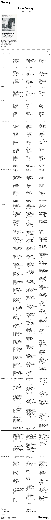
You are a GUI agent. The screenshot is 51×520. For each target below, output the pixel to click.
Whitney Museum (42, 427)
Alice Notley (15, 172)
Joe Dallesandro (29, 135)
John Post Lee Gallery (30, 280)
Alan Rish (15, 171)
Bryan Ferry (15, 144)
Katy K (27, 147)
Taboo (40, 152)
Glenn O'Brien (15, 195)
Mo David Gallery (29, 354)
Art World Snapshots (17, 88)
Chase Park (15, 480)
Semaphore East (42, 268)
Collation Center (16, 487)
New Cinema (28, 484)
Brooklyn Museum (16, 393)
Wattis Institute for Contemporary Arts (43, 444)
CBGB (14, 107)
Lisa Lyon (27, 159)
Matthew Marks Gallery (30, 342)
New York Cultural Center (43, 394)
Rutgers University (29, 443)
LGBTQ (27, 78)
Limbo (27, 106)
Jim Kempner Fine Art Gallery (30, 275)
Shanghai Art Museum (43, 413)
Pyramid (40, 100)
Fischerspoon (15, 163)
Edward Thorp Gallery (17, 349)
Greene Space (28, 466)
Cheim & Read (16, 318)
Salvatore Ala (41, 260)
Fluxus (14, 64)
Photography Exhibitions (30, 93)
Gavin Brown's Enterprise (30, 226)
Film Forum (15, 500)
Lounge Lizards (29, 161)
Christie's (15, 405)
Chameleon (15, 476)
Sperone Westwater (42, 288)
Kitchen (27, 474)
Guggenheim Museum (17, 424)
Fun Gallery (28, 204)
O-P (27, 489)
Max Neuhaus (41, 126)
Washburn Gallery (42, 350)
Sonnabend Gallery (42, 286)
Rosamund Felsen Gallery (43, 253)
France (27, 73)
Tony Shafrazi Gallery (43, 324)
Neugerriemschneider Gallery (30, 370)
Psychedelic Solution (42, 233)
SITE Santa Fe (41, 414)
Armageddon (15, 104)
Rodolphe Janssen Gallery (43, 248)
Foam (14, 365)
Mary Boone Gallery (30, 340)
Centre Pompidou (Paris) (17, 403)
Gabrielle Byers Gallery (30, 206)
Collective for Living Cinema (18, 488)
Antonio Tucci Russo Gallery (18, 258)
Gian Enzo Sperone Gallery (31, 228)
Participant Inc (28, 492)
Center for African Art (17, 398)
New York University (29, 435)
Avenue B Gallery (16, 271)
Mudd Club (28, 115)
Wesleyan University (42, 445)
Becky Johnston (16, 179)
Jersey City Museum (29, 387)
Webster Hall (41, 114)
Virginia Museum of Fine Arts (44, 425)
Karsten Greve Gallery (30, 290)
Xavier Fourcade (42, 364)
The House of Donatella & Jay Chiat (43, 481)
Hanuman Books (29, 468)
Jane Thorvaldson (29, 172)
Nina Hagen (41, 133)
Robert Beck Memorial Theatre (43, 463)
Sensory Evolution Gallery (43, 270)
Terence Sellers (41, 156)
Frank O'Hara (16, 193)
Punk (40, 76)
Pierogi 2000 (41, 229)
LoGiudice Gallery (29, 322)
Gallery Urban (28, 223)
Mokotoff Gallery (29, 356)
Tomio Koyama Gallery (43, 323)
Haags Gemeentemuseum (18, 427)
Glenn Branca (15, 166)
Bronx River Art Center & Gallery (17, 293)
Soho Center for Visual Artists (44, 466)
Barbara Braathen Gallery (18, 274)
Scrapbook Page (42, 88)
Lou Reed (28, 160)
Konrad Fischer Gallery (30, 296)
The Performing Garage (43, 484)
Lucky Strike (28, 108)
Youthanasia (41, 116)
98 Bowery (29, 513)
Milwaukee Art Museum (30, 403)
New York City (41, 68)
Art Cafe (14, 459)
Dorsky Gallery (16, 343)
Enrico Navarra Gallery (17, 356)
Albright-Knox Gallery (17, 379)
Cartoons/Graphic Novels (18, 96)
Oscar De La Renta (42, 175)
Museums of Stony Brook (43, 384)
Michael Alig (28, 201)
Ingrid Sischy (15, 201)
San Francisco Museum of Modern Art (43, 409)
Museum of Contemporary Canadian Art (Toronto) (31, 424)
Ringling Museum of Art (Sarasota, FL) (43, 407)
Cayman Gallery (16, 312)
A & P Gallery (15, 219)
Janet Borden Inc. (29, 266)
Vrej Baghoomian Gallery (43, 345)
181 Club (14, 101)
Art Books (15, 87)
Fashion (27, 72)
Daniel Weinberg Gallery (17, 333)
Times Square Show (42, 81)
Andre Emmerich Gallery (17, 248)
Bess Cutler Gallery (16, 283)
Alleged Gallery (16, 237)
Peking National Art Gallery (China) (44, 402)
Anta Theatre (15, 457)
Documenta (15, 493)
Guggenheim (15, 423)
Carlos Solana (16, 184)
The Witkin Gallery (42, 312)
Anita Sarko (15, 130)
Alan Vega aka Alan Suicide (18, 128)
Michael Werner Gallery (30, 349)
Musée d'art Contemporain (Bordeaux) (44, 386)
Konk (27, 150)
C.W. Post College (16, 435)
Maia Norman (28, 196)
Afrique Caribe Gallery (17, 228)
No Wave (40, 71)
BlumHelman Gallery (17, 288)
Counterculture (16, 82)
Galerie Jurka (28, 212)
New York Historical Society (44, 395)
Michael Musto (41, 170)
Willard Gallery (41, 355)
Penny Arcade (41, 136)
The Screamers (41, 161)
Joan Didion (28, 183)
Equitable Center (16, 497)
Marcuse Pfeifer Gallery (30, 331)
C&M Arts (15, 473)
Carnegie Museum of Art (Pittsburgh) (17, 397)
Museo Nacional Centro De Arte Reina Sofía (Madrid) (31, 411)
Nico (40, 132)
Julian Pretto (28, 285)
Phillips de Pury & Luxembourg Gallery (43, 226)
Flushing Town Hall (29, 457)
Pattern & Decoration (42, 58)
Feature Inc (15, 360)
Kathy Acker (28, 192)
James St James (29, 130)
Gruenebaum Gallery (30, 238)
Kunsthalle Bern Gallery (30, 300)
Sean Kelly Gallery (42, 265)
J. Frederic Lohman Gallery (31, 258)
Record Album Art (42, 87)
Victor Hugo (41, 199)
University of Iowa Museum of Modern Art (44, 438)
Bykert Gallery (16, 300)
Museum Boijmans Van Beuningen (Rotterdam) (30, 413)
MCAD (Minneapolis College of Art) (18, 453)
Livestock (27, 321)
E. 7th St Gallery (16, 347)
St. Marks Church (42, 470)
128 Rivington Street (16, 214)
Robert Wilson (41, 185)
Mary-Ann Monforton (30, 200)
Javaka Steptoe (29, 173)
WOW (40, 502)
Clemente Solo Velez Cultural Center (18, 485)
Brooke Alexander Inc (17, 294)
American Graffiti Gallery (18, 242)
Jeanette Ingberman (29, 176)
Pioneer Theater (29, 497)
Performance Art (42, 59)
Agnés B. (15, 169)
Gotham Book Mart (29, 464)
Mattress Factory (29, 344)
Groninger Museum (16, 422)
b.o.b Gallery (15, 273)
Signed (40, 90)
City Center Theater (16, 483)
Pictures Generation (42, 60)
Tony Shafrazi (41, 198)
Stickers (40, 94)
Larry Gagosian (29, 194)
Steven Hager (41, 192)
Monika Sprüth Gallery (30, 358)
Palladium (28, 117)
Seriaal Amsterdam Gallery (44, 271)
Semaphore (41, 266)
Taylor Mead (41, 155)
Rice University (28, 440)
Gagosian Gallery (29, 207)
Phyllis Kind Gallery (42, 228)
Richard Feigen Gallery (43, 239)
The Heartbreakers (42, 159)
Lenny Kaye (28, 155)
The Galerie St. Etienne (43, 305)
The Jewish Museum (42, 423)
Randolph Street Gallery (43, 234)
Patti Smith (41, 135)
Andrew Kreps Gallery (17, 250)
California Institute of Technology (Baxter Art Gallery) (18, 438)
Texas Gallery (41, 303)
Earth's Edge (15, 494)
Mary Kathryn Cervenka (43, 124)
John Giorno (28, 185)
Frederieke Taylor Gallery (18, 373)
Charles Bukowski (16, 185)
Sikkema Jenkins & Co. (43, 278)
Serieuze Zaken (41, 272)
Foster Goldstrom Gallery (18, 366)
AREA (14, 103)
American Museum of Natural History (17, 384)
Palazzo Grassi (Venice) (43, 397)
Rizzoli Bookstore (42, 461)
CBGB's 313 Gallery (16, 314)
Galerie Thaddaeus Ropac (31, 213)
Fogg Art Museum (16, 416)
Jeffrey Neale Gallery (30, 273)
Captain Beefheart (16, 149)
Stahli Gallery (41, 292)
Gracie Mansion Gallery (30, 231)
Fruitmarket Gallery (17, 375)
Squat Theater (41, 103)
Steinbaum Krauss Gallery (43, 296)
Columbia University (17, 440)
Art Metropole (16, 462)
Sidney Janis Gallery (42, 277)
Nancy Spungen (42, 130)
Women (40, 82)
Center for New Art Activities (18, 475)
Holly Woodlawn (29, 125)
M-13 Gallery (28, 328)
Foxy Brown (15, 165)
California (15, 78)
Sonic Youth (41, 148)
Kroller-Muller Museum (30, 389)
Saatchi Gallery (41, 256)
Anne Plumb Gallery (17, 254)
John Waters (28, 142)
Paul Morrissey (41, 179)
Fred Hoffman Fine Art (17, 372)
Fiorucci (14, 502)
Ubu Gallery (41, 331)
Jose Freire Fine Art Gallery (31, 283)
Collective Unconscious (17, 489)
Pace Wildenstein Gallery (43, 209)
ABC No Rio (15, 224)
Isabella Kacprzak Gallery (31, 257)
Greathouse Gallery (29, 233)
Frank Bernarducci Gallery (18, 370)
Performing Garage (29, 496)
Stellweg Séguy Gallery (43, 297)
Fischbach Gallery (16, 364)
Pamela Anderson (42, 134)
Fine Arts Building (16, 363)
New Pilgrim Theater (30, 485)
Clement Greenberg (17, 187)
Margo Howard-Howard (30, 166)
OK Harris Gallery (42, 206)
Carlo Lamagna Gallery (17, 307)
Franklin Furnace (29, 459)
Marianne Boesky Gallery (30, 334)
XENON (40, 115)
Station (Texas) (41, 471)
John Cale (28, 136)
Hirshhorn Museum (29, 378)
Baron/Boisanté (16, 277)
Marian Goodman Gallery (31, 333)
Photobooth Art (29, 92)
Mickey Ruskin (41, 171)
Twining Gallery (41, 329)
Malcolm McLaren (29, 165)
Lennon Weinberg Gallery (31, 313)
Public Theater (41, 456)
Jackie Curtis (28, 128)
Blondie (14, 141)
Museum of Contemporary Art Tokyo (31, 422)
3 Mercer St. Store (16, 204)
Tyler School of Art (42, 433)
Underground (41, 112)
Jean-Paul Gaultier (29, 175)
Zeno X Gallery (41, 372)
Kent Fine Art (28, 292)
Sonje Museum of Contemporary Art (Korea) (44, 416)
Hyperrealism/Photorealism (31, 60)
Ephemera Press (31, 511)
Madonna (28, 164)
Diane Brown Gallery (17, 340)
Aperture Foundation (17, 387)
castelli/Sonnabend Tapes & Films (18, 311)
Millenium (28, 479)
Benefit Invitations (16, 76)
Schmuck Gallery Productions (44, 264)
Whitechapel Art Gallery (43, 354)
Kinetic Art (28, 90)
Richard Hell (41, 137)
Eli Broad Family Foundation (18, 412)
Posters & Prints (29, 96)
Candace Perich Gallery (17, 302)
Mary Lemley (28, 199)
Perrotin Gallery (42, 221)
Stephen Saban (41, 149)
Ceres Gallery (15, 316)
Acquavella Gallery (16, 226)
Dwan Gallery (15, 344)
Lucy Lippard (28, 195)
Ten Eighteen (41, 105)
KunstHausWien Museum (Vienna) (30, 391)
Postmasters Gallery (42, 231)
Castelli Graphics (16, 309)
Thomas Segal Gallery (43, 317)
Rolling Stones (41, 140)
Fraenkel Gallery (16, 368)
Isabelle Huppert (29, 127)
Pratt (27, 439)
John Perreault (28, 186)
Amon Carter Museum (17, 385)
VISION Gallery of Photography (42, 341)
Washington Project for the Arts (43, 501)
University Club (41, 496)
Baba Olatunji (15, 137)
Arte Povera (15, 60)
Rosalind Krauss (41, 188)
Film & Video (28, 87)
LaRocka (27, 104)
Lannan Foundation (29, 398)
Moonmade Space (29, 480)
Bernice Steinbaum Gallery (18, 282)
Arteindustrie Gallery (17, 268)
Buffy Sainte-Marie (16, 145)
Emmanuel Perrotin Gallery (18, 355)
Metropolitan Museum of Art (31, 402)
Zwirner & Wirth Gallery (43, 374)
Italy (27, 77)
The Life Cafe (41, 482)
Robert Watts (41, 184)
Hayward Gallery (29, 244)
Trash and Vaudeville (42, 493)
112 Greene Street (16, 213)
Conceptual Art (16, 61)
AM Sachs (15, 238)
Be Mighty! (15, 465)
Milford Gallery (29, 350)
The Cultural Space (42, 475)
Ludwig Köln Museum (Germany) (30, 400)
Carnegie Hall (15, 474)
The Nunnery (41, 309)
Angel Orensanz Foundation (18, 456)
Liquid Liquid (28, 158)
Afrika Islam (15, 126)
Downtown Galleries (29, 67)
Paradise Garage (29, 119)
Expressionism (15, 63)
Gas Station (28, 75)
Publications (5, 511)
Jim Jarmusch (28, 182)
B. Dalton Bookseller (17, 464)
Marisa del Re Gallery (30, 337)
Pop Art (40, 61)
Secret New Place (42, 464)
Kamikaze (15, 119)
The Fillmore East (42, 476)
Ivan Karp (28, 171)
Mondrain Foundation (30, 408)
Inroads (27, 470)
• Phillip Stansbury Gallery (6, 45)
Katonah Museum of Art (30, 388)
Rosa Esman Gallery (42, 252)
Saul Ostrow (41, 189)
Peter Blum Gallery (42, 223)
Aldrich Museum (16, 380)
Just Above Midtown (30, 288)
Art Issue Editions (16, 263)
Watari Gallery (41, 351)
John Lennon (28, 137)
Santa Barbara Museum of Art (43, 411)
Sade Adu (40, 145)
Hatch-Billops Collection (30, 469)
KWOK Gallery (29, 301)
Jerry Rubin (28, 179)
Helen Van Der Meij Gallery (31, 248)
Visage (40, 113)
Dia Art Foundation (16, 411)
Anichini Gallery (16, 252)
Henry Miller (15, 200)
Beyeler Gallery (16, 285)
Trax (39, 495)
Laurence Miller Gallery (30, 308)
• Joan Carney (6, 44)
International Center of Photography (30, 386)
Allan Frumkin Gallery (17, 234)
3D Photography (16, 86)
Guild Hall (15, 426)
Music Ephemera (29, 83)
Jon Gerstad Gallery (30, 282)
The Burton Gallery (42, 304)
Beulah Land (15, 105)
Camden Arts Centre (17, 394)
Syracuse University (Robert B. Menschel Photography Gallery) (31, 448)
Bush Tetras (15, 147)
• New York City (11, 44)
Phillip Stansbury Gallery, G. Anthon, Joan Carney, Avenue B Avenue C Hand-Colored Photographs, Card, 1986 (9, 41)
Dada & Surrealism (16, 62)
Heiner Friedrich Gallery (30, 246)
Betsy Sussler (15, 139)
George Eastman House (17, 421)
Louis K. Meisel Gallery (30, 323)
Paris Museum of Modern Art (44, 399)
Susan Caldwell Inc (42, 302)
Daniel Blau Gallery (16, 332)
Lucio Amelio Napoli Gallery (31, 324)
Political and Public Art (43, 75)
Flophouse (28, 456)
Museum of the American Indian (43, 381)
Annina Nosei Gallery (17, 255)
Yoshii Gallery (41, 368)
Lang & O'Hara (29, 307)
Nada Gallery (28, 362)
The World (41, 107)
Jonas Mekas (28, 189)
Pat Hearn (40, 176)
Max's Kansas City (29, 111)
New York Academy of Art (31, 434)
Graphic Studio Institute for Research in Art (18, 447)
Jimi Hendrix (28, 134)
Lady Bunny (28, 152)
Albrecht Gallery (16, 231)
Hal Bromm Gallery (29, 239)
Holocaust (28, 76)
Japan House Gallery (30, 270)
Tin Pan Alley (41, 108)
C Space (14, 472)
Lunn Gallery (28, 326)
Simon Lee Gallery (42, 279)
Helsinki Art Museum (17, 428)
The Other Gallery (42, 310)
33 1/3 (14, 207)
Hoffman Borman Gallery (30, 250)
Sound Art (40, 91)
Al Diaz (14, 127)
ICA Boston (28, 379)
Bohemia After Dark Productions (17, 470)
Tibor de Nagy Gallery (43, 320)
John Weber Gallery (29, 281)
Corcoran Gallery (16, 326)
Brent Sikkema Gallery (17, 290)
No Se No (28, 373)
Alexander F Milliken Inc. (17, 233)
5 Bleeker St (15, 205)
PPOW (40, 232)
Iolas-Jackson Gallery (30, 256)
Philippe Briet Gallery (42, 224)
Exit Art (14, 499)
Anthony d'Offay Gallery (17, 256)
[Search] (25, 53)
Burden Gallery (16, 299)
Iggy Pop (27, 126)
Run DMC (40, 143)
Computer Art (15, 81)
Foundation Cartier (16, 419)
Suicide (40, 151)
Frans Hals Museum (16, 420)
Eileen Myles (15, 191)
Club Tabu (15, 112)
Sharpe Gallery (41, 274)
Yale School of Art (42, 451)
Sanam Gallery (41, 262)
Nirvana (27, 116)
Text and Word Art (42, 62)
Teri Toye (40, 157)
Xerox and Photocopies (43, 96)
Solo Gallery (41, 285)
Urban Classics (41, 333)
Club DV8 (15, 111)
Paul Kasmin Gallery (42, 217)
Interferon (28, 471)
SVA (27, 446)
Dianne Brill (15, 151)
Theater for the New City (43, 489)
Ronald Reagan (41, 187)
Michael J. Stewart (42, 169)
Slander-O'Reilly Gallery (43, 282)
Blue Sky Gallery (16, 287)
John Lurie (28, 139)
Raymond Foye (41, 183)
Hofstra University (16, 448)
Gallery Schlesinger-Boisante (31, 222)
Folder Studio (7, 518)
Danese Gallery (16, 331)
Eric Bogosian (15, 158)
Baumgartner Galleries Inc (18, 281)
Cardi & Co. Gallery (17, 303)
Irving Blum (28, 169)
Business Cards (16, 94)
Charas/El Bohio (16, 478)
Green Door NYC (29, 465)
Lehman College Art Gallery (18, 450)
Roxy (40, 101)
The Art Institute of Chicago (31, 451)
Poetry (40, 74)
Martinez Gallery (29, 339)
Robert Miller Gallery (42, 246)
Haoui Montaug (16, 198)
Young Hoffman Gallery (43, 369)
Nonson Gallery (42, 204)
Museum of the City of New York (44, 383)
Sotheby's (40, 417)
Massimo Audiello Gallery (30, 341)
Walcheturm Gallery (42, 349)
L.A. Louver (28, 304)
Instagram (29, 509)
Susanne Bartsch (42, 193)
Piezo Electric (41, 230)
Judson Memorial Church (30, 473)
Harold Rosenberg (16, 199)
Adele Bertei (15, 124)
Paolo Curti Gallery (42, 212)
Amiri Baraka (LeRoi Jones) (18, 175)
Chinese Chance (16, 481)
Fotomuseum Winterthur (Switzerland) (17, 418)
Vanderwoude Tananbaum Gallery (44, 337)
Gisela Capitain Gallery (30, 230)
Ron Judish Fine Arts (42, 249)
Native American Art (42, 67)
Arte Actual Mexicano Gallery (17, 267)
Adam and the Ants (16, 123)
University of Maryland (43, 439)
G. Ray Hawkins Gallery (30, 205)
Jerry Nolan (28, 133)
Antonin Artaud (16, 178)
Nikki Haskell (41, 173)
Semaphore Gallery (42, 269)
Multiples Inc (28, 361)
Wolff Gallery (41, 361)
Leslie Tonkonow (29, 316)
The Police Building (42, 485)
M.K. (27, 109)
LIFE (27, 105)
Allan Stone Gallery (16, 236)
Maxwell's (28, 112)
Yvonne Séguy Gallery (43, 370)
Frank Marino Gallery (17, 371)
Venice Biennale (41, 498)
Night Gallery (28, 372)
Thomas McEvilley (42, 195)
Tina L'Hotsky (41, 165)
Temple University (29, 450)
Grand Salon (28, 232)
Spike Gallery (41, 289)
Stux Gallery (41, 301)
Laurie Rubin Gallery (30, 309)
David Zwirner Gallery (17, 336)
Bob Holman (15, 180)
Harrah (14, 114)
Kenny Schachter (29, 193)
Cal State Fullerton (16, 436)
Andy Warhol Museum (17, 386)
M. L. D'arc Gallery (29, 329)
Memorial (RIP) (29, 81)
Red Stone (40, 459)
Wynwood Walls (42, 363)
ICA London (28, 380)
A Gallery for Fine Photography (16, 221)
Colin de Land (15, 188)
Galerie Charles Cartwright (31, 209)
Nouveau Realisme (29, 63)
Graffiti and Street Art (30, 59)
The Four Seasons (42, 478)
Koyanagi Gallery (29, 299)
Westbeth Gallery (42, 352)
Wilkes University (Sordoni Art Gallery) (43, 447)
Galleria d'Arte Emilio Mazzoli (30, 215)
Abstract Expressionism (17, 58)
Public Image (28, 503)
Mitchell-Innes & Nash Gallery (30, 353)
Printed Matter (28, 502)
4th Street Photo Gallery (17, 217)
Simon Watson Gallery (43, 280)
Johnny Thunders (29, 144)
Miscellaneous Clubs (29, 114)
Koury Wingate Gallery (30, 298)
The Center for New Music (43, 474)
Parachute (28, 491)
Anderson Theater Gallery (18, 247)
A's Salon (15, 222)
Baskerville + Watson (17, 280)
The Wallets (41, 163)
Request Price (3, 46)
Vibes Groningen (42, 499)
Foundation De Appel (30, 458)
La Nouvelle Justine (29, 101)
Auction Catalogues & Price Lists (18, 93)
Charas (14, 317)
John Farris (28, 184)
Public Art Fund (41, 404)
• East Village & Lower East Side (7, 43)
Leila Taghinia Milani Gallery (31, 312)
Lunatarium (28, 477)
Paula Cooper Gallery (43, 220)
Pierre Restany (41, 182)
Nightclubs (41, 70)
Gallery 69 (28, 218)
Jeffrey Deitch (28, 177)
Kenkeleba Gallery (29, 291)
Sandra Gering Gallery (43, 263)
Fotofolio (15, 367)
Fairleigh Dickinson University (18, 441)
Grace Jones (28, 121)
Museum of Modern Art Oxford (43, 379)
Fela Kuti (15, 161)
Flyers (27, 88)
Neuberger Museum (42, 392)
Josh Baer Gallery (29, 284)
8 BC (14, 100)
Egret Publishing (16, 496)
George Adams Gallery (30, 227)
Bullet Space (15, 471)
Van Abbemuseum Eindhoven (44, 424)
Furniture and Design (30, 74)
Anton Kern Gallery (16, 257)
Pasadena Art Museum (43, 400)
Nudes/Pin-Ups (41, 72)
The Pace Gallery (42, 311)
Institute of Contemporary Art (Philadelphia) (30, 384)
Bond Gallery (15, 289)
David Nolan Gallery (17, 335)
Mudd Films (28, 481)
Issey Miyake (28, 170)
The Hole (40, 479)
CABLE (14, 301)
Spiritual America (42, 290)
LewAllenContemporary (30, 317)
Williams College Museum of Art (44, 449)
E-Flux (14, 346)
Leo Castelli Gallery (29, 314)
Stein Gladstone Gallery (43, 295)
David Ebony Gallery (17, 334)
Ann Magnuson (16, 132)
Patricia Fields (41, 177)
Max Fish (27, 345)
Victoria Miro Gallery (43, 339)
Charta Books (15, 479)
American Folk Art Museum (18, 381)
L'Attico (27, 303)
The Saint (40, 106)
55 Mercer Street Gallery (17, 209)
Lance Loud (28, 153)
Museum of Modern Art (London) (30, 429)
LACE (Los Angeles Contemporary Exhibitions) (31, 306)
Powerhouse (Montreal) (30, 499)
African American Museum (18, 378)
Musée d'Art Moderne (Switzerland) (43, 388)
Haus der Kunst (29, 242)
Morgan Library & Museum (31, 409)
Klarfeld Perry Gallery (30, 293)
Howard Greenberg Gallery (31, 254)
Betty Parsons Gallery (17, 284)
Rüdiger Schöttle (42, 255)
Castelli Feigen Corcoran (17, 308)
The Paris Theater (42, 483)
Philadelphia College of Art (31, 436)
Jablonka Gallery (29, 261)
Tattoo (40, 79)
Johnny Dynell (28, 143)
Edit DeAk (15, 189)
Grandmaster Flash (29, 123)
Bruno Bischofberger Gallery (18, 298)
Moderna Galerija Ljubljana (31, 355)
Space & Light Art (42, 92)
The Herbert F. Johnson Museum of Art (30, 453)
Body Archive (15, 468)
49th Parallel (15, 216)
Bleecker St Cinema (16, 466)
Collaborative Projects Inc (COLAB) (18, 80)
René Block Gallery (42, 236)
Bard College (15, 433)
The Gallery (41, 306)
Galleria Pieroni (29, 216)
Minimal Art (28, 62)
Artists (3, 514)
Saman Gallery (41, 261)
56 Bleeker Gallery (16, 211)
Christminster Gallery (17, 319)
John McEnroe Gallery (30, 279)
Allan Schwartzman (16, 173)
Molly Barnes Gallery (30, 357)
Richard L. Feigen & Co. (43, 241)
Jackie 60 (15, 117)
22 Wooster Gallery (17, 206)
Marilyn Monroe (42, 123)
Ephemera (4, 509)
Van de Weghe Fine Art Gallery (43, 335)
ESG (14, 159)
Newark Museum (42, 396)
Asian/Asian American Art (18, 74)
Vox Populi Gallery (42, 344)
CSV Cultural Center (17, 409)
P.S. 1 (40, 207)
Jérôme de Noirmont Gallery (31, 289)
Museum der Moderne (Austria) (30, 415)
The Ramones (41, 160)
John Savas (28, 140)
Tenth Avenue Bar (42, 473)
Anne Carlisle (15, 133)
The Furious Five (42, 158)
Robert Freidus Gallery (43, 244)
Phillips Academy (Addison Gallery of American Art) (31, 438)
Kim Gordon (28, 148)
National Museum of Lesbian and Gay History (44, 391)
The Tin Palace (41, 488)
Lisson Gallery (28, 320)
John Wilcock (28, 188)
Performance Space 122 (30, 495)
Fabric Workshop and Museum (17, 414)
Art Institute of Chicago (17, 431)
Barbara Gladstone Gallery (18, 275)
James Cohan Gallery (30, 265)
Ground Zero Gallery (30, 236)
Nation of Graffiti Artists (30, 482)
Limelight (27, 107)
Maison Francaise (16, 451)
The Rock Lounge (42, 487)
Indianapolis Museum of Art (31, 381)
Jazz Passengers (29, 132)
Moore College (29, 433)
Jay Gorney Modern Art (30, 271)
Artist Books (15, 91)
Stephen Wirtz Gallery (43, 300)
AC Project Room (16, 225)
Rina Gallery (41, 242)
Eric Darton (15, 192)
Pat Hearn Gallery (42, 214)
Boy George (15, 142)
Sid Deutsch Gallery (42, 276)
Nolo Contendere (29, 375)
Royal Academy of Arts (30, 441)
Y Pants (40, 166)
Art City (14, 262)
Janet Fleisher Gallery (30, 267)
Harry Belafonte (29, 124)
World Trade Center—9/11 (43, 83)
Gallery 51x (28, 217)
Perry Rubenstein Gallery (43, 222)
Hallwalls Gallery (29, 240)
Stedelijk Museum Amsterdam (42, 419)
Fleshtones (15, 164)
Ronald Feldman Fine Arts (43, 250)
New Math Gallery (29, 371)
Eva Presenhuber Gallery (17, 357)
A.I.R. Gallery (15, 223)
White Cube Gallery (42, 353)
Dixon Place (15, 492)
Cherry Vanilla (16, 150)
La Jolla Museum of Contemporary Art (30, 396)
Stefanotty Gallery (42, 294)
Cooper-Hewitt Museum (17, 408)
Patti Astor (41, 178)
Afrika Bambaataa (16, 125)
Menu (49, 2)
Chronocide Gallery (17, 320)
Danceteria (15, 113)
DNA (14, 155)
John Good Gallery (29, 277)
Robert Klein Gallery (42, 245)
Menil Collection (29, 401)
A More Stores (16, 67)
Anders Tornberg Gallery (17, 246)
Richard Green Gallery (43, 240)
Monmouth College (29, 431)
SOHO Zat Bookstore (43, 467)
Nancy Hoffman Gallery (30, 363)
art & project (15, 259)
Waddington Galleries (43, 347)
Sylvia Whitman (42, 194)
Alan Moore (15, 170)
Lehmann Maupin (29, 310)
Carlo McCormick (16, 183)
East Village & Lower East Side (30, 70)
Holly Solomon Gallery (30, 251)
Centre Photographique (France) (17, 402)
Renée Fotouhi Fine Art (43, 237)
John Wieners (28, 187)
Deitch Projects (16, 339)
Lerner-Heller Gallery (30, 315)
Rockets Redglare (42, 139)
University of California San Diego (44, 436)
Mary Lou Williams (42, 125)
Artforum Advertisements (17, 90)
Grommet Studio (29, 235)
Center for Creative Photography (16, 400)
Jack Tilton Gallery (29, 264)
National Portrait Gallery (30, 364)
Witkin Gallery (41, 358)
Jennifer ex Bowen (29, 178)
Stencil (40, 93)
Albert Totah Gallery (17, 230)
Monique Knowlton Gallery (31, 359)
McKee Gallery (29, 347)
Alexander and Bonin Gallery (18, 232)
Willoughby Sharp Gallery (43, 357)
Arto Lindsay (15, 136)
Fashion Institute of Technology (16, 443)
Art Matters (15, 461)
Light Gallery (28, 318)
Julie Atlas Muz (29, 145)
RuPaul (40, 144)
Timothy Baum (41, 196)
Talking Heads (41, 153)
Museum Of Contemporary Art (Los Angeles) (31, 420)
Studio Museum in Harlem (43, 420)
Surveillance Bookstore (43, 472)
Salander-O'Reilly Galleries (44, 258)
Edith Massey (15, 157)
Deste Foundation (16, 410)
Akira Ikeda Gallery (17, 229)
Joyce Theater (28, 472)
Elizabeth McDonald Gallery (18, 352)
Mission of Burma (42, 128)
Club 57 (14, 109)
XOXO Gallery (41, 366)
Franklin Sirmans (16, 194)
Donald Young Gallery (17, 342)
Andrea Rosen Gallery (17, 249)
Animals (14, 71)
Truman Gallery (41, 328)
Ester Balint (15, 160)
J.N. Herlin (28, 259)
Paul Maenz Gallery (42, 219)
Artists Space (15, 269)
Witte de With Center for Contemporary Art (43, 360)
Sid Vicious (41, 147)
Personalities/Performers (43, 73)
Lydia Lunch (28, 163)
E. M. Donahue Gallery (17, 348)
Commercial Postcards (30, 86)
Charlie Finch (15, 186)
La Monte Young (29, 151)
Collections (4, 513)
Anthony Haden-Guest (17, 177)
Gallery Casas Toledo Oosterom (30, 220)
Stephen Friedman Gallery (43, 298)
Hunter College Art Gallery (18, 449)
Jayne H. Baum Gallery (30, 272)
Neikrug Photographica (30, 366)
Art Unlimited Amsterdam (18, 265)
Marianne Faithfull (42, 121)
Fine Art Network (16, 501)
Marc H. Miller (28, 198)
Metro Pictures (28, 478)
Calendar (15, 95)
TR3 (39, 109)
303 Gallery (15, 215)
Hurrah (14, 116)
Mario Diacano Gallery (30, 336)
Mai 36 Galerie (29, 330)
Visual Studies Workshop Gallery (43, 343)
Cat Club (15, 106)
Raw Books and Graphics (43, 457)
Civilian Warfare (16, 324)
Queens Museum (42, 405)
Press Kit (27, 98)
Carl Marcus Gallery (17, 306)
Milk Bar (27, 113)
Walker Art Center (42, 426)
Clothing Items (16, 97)
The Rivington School (42, 80)
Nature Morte (28, 365)
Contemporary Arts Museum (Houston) (18, 407)
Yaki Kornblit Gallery (42, 367)
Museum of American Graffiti (31, 416)
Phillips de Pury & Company (44, 403)
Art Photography (16, 59)
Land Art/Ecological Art (30, 61)
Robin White (41, 186)
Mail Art (27, 80)
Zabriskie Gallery (42, 371)
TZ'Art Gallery (41, 330)
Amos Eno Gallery (16, 244)
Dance (14, 83)
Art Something (16, 264)
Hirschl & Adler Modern (30, 249)
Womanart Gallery (42, 362)
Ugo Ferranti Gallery (42, 332)
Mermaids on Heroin (42, 127)
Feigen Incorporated (17, 362)
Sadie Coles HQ (42, 257)
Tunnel (40, 111)
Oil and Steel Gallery (42, 205)
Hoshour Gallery (29, 252)
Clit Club (14, 108)
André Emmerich (16, 251)
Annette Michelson (16, 176)
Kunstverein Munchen (30, 394)
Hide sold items (26, 11)
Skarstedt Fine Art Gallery (43, 281)
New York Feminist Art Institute (30, 487)
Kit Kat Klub (28, 100)
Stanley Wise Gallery (42, 293)
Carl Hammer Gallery (17, 305)
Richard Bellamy (42, 238)
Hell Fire (14, 115)
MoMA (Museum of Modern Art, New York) (31, 406)
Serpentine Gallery (42, 273)
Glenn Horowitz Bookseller (31, 463)
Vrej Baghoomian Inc (42, 346)
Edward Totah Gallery (17, 350)
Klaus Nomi (28, 149)
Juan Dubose (28, 191)
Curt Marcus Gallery (17, 328)
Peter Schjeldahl (42, 180)
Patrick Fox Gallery (42, 215)
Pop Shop (28, 498)
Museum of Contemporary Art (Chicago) (31, 418)
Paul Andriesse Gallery (43, 216)
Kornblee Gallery (29, 297)
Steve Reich (41, 150)
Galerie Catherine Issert (30, 208)
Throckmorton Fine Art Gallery (43, 319)
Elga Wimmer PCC (16, 351)
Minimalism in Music (29, 82)
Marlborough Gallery (30, 338)
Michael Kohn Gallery (30, 348)
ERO (14, 498)
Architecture (15, 72)
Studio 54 (40, 104)
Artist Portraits (16, 73)
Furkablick (28, 461)
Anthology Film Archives (17, 458)
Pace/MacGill (41, 211)
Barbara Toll (15, 276)
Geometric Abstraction (30, 58)
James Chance (28, 129)
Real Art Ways (41, 458)
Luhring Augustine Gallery (31, 325)
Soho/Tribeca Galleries (43, 284)
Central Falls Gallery (17, 315)
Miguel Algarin (41, 172)
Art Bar (14, 261)
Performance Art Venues (30, 494)
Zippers (40, 117)
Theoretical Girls (42, 164)
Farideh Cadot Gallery (17, 358)
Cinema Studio (16, 482)
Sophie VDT (41, 191)
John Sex (27, 141)
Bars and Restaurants (17, 75)
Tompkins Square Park (43, 492)
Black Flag (15, 140)
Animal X (15, 129)
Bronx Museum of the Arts (18, 391)
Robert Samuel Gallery (43, 247)
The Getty (40, 421)
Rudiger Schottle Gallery (43, 254)
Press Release (41, 86)
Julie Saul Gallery (29, 287)
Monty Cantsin (41, 129)
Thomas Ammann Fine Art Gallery (43, 314)
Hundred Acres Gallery (30, 255)
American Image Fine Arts (18, 243)
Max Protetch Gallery (30, 346)
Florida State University (17, 445)
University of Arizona (42, 434)
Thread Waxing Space (43, 490)
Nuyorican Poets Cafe (30, 488)
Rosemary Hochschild (43, 141)
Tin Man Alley (41, 322)
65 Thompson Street (17, 212)
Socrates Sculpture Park (43, 465)
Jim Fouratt (28, 180)
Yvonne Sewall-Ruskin (43, 200)
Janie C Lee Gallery (29, 268)
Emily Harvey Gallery (17, 354)
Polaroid (27, 94)
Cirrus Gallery (15, 321)
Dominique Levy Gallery (17, 341)
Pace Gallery (41, 208)
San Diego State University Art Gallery (31, 445)
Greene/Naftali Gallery (30, 234)
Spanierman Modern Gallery (44, 287)
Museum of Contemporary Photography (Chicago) (31, 427)
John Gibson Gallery (30, 276)
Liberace (27, 156)
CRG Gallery (15, 327)
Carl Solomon (15, 182)
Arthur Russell (15, 135)
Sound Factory (41, 468)
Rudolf (40, 142)
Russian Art (41, 78)
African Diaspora (16, 68)
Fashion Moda (16, 359)
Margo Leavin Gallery (30, 332)
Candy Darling (16, 148)
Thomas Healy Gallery (43, 315)
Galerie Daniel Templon (30, 211)
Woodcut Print (41, 95)
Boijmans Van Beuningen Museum (17, 390)
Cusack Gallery (16, 330)
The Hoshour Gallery (42, 308)
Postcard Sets (28, 95)
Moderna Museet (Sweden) (31, 404)
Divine (14, 153)
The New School (42, 431)
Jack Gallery (28, 262)
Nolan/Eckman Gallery (30, 374)
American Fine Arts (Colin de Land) (18, 241)
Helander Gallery (29, 247)
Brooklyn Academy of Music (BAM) (18, 297)
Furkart (27, 462)
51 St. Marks (15, 208)
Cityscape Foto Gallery (17, 323)
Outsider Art (28, 64)
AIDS (14, 70)
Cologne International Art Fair (18, 491)
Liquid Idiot (28, 157)
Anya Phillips (15, 134)
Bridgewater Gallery (17, 291)
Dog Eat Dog (15, 156)
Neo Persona (28, 367)
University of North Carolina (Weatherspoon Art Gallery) (44, 441)
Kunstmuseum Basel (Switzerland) (29, 393)
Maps (27, 91)
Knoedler (27, 295)
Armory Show (15, 388)
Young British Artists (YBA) (43, 63)
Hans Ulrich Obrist (16, 196)
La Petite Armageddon (30, 103)
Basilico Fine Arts (16, 279)
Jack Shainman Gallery (30, 263)
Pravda (27, 501)
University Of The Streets (43, 497)
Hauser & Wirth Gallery (30, 243)
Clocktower (15, 325)
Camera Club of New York (18, 395)
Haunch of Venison (29, 241)
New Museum (41, 393)
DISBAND (15, 152)
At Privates (15, 463)
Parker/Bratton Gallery (43, 213)
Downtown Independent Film (31, 68)
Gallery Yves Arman (29, 224)
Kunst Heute (28, 476)
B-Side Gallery (16, 272)
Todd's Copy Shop (42, 491)
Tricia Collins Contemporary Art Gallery (44, 326)
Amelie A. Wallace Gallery (18, 239)
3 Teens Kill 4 (15, 121)
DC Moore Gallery (16, 338)
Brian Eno (15, 143)
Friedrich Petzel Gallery (17, 374)
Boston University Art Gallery (18, 434)
